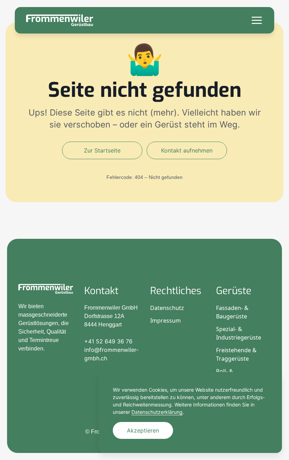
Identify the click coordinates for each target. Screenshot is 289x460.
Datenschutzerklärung (157, 412)
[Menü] (257, 20)
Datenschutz (167, 308)
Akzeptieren (143, 430)
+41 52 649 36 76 (108, 341)
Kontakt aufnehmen (187, 150)
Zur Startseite (102, 150)
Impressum (165, 320)
